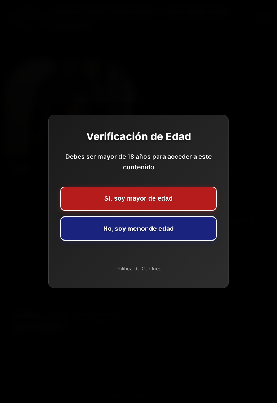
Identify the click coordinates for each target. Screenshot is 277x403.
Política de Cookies (138, 268)
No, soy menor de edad (138, 228)
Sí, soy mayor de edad (138, 198)
